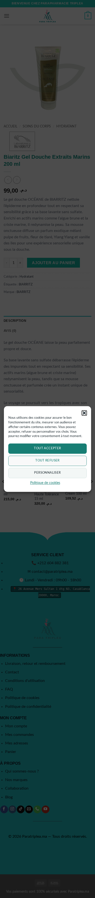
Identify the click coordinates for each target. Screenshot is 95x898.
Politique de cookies (45, 483)
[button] (84, 412)
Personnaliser (47, 473)
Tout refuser (47, 460)
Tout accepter (47, 448)
